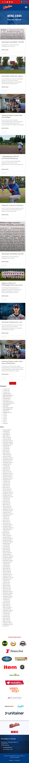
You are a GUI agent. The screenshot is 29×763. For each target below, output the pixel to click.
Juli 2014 (5, 626)
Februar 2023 (6, 489)
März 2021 (5, 521)
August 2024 (6, 464)
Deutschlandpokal (7, 395)
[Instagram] (5, 2)
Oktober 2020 (6, 526)
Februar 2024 (6, 471)
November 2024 (7, 459)
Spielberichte (6, 412)
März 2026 (5, 436)
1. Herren (5, 389)
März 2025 (5, 453)
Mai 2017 (5, 584)
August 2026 (6, 429)
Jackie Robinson (7, 401)
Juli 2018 (5, 563)
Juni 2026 (5, 433)
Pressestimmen (6, 409)
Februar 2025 (6, 454)
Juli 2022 (5, 498)
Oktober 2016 (6, 594)
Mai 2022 (5, 501)
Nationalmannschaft (8, 403)
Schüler (5, 410)
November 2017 (7, 574)
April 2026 (5, 434)
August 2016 (6, 598)
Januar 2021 (6, 523)
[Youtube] (17, 732)
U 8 (4, 421)
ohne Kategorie (6, 407)
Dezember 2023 (7, 473)
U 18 (4, 418)
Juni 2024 (5, 467)
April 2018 (5, 568)
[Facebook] (2, 2)
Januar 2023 (6, 490)
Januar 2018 (6, 573)
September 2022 (7, 496)
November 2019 (7, 538)
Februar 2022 (6, 506)
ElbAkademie (6, 396)
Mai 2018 (5, 566)
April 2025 (5, 451)
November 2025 (7, 442)
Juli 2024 (5, 465)
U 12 (4, 415)
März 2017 (5, 587)
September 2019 (7, 542)
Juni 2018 (5, 565)
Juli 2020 (5, 531)
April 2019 (5, 549)
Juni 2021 (5, 518)
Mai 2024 (5, 468)
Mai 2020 (5, 532)
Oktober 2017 (6, 576)
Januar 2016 (6, 608)
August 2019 (6, 543)
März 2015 (5, 619)
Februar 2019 (6, 552)
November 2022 (7, 493)
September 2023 (7, 478)
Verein (4, 423)
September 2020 (7, 527)
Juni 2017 (5, 582)
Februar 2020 (6, 535)
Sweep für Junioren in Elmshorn (12, 205)
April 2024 (5, 470)
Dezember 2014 (7, 622)
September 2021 (7, 513)
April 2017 (5, 585)
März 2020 (5, 534)
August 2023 (6, 479)
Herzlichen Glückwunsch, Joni (12, 322)
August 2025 (6, 445)
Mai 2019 (5, 548)
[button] (26, 7)
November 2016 (7, 593)
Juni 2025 (5, 448)
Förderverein (6, 398)
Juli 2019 (5, 545)
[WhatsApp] (9, 2)
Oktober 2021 (6, 512)
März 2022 (5, 504)
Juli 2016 (5, 599)
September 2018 (7, 560)
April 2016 (5, 604)
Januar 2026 (6, 439)
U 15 (4, 417)
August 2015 (6, 612)
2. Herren (5, 390)
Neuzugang (6, 404)
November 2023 (7, 475)
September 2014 (7, 624)
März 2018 (5, 570)
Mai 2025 (5, 450)
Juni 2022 (5, 499)
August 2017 (6, 579)
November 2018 (7, 557)
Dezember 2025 (7, 440)
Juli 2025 (5, 447)
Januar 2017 (6, 590)
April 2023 (5, 485)
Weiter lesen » (5, 49)
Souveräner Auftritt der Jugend (12, 76)
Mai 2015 (5, 616)
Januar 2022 (6, 507)
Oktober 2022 (6, 495)
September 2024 (7, 462)
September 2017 (7, 577)
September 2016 (7, 596)
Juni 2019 (5, 546)
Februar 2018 (6, 571)
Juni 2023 (5, 482)
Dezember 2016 (7, 591)
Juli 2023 (5, 481)
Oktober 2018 (6, 559)
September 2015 (7, 610)
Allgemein (5, 393)
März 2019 (5, 551)
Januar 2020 (6, 537)
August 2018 (6, 562)
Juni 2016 (5, 601)
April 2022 (5, 503)
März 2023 (5, 487)
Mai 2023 (5, 484)
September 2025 (7, 443)
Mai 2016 (5, 602)
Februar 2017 (6, 588)
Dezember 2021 (7, 509)
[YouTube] (7, 2)
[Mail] (12, 2)
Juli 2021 (5, 517)
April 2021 (5, 520)
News (4, 406)
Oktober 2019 (6, 540)
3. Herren (5, 392)
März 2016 (5, 605)
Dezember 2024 (7, 457)
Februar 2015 (6, 621)
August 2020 (6, 529)
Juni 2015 (5, 615)
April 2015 (5, 618)
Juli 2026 (5, 431)
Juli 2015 (5, 613)
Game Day (5, 400)
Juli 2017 (5, 580)
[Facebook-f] (12, 732)
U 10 (4, 414)
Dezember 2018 (7, 556)
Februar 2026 (6, 437)
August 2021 (6, 515)
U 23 (4, 420)
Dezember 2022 (7, 492)
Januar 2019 (6, 554)
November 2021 (7, 510)
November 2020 (7, 524)
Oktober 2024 (6, 461)
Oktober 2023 (6, 476)
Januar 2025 (6, 456)
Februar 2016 (6, 607)
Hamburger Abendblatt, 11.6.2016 (13, 42)
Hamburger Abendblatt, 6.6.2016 (12, 254)
